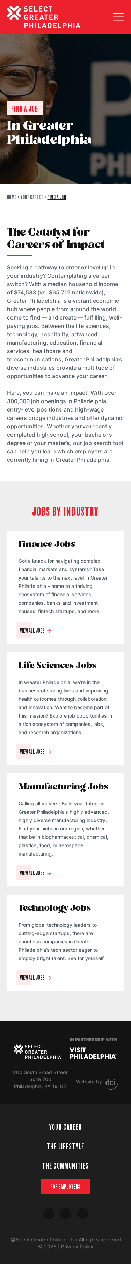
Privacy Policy (77, 1246)
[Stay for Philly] (43, 17)
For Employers (65, 1186)
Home (12, 196)
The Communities (65, 1165)
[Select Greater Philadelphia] (37, 1051)
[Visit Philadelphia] (93, 1053)
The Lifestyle (66, 1146)
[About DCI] (111, 1084)
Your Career (32, 196)
